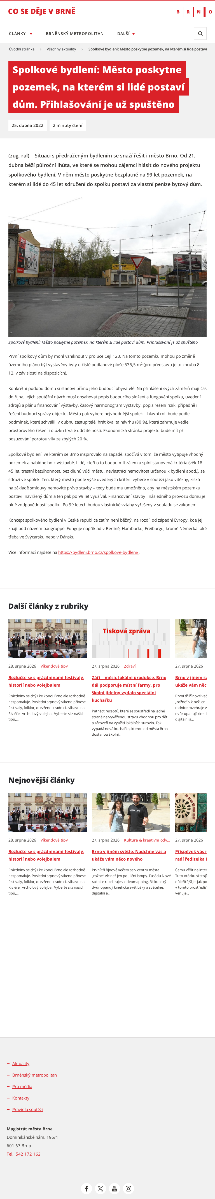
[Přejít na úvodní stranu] (41, 15)
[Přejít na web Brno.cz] (192, 12)
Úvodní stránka (21, 49)
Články (18, 33)
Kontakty (20, 1098)
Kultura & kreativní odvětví (147, 840)
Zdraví (130, 666)
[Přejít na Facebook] (86, 1188)
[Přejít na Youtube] (114, 1188)
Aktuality (20, 1063)
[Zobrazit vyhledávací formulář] (200, 33)
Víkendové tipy (54, 666)
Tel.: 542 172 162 (24, 1154)
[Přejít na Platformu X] (100, 1188)
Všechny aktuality (61, 49)
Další (123, 33)
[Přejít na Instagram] (128, 1188)
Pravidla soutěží (27, 1109)
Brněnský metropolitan (75, 33)
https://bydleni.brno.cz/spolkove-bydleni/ (98, 552)
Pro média (22, 1086)
